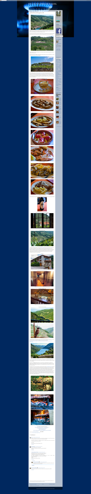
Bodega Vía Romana (42, 247)
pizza (60, 76)
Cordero (57, 63)
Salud (56, 81)
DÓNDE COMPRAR (45, 9)
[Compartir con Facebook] (42, 431)
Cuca (31, 437)
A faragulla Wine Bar (49, 366)
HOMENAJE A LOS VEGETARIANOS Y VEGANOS (60, 99)
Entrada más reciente (33, 484)
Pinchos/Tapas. (58, 76)
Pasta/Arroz (58, 73)
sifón (58, 81)
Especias (57, 66)
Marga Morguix (33, 446)
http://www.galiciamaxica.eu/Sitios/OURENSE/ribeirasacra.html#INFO (42, 430)
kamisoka (47, 488)
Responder (32, 444)
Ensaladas (60, 65)
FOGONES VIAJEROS (39, 9)
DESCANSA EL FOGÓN (32, 9)
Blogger (54, 488)
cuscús (60, 63)
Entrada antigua (52, 484)
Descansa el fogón (34, 432)
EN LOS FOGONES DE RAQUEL (42, 4)
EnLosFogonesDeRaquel (59, 43)
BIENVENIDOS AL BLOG (58, 61)
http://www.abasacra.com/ (42, 429)
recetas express (58, 79)
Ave (56, 60)
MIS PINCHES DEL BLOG (55, 8)
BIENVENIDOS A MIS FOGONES (46, 8)
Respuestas (33, 460)
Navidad (57, 71)
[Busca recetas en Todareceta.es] (58, 126)
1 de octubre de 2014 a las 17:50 (36, 437)
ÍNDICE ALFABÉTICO (38, 8)
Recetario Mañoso (58, 78)
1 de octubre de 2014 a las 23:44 (38, 446)
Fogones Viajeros (38, 432)
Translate (59, 37)
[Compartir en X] (41, 431)
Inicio (43, 484)
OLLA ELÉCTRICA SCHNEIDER (53, 9)
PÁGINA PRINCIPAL (32, 8)
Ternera (60, 82)
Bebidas (60, 60)
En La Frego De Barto (58, 88)
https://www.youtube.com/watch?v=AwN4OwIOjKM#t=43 (42, 427)
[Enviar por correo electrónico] (40, 431)
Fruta (60, 69)
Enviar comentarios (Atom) (36, 485)
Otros (59, 72)
